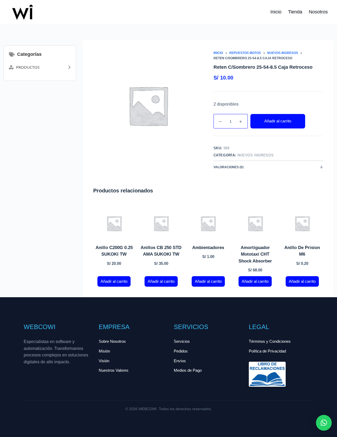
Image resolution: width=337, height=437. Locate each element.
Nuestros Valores (113, 370)
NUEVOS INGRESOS (255, 155)
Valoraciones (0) (229, 167)
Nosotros (318, 11)
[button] (324, 423)
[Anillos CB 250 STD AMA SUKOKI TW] (161, 223)
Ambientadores (208, 247)
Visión (104, 361)
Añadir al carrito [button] (114, 281)
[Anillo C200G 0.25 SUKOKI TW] (114, 223)
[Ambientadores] (208, 223)
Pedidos (181, 351)
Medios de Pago (188, 370)
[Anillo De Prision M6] (302, 223)
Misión (104, 351)
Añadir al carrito (277, 121)
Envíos (180, 361)
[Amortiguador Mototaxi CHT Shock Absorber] (255, 223)
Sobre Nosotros (112, 341)
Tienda (295, 11)
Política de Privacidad (267, 351)
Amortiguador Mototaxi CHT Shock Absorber (255, 254)
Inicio (275, 11)
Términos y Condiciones (270, 341)
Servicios (182, 341)
